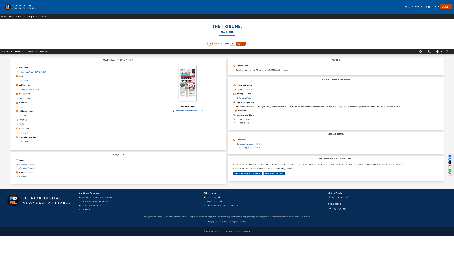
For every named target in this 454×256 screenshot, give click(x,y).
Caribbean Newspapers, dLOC (248, 144)
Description (7, 51)
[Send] (447, 51)
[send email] (451, 172)
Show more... (243, 110)
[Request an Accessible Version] (421, 51)
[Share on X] (451, 162)
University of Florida (244, 89)
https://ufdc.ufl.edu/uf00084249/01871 (33, 72)
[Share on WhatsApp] (451, 169)
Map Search (33, 16)
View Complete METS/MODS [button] (247, 173)
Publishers (21, 16)
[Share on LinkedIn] (451, 159)
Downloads (32, 51)
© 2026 (227, 231)
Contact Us (421, 6)
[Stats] (430, 51)
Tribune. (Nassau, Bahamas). (30, 89)
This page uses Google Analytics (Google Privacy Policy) (227, 222)
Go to (239, 44)
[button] (436, 6)
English (445, 7)
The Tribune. (24, 80)
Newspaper (24, 133)
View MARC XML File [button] (274, 173)
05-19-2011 (23, 115)
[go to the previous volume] (210, 44)
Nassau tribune (25, 98)
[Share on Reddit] (451, 166)
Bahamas (23, 177)
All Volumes (45, 51)
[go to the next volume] (232, 44)
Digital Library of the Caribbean (248, 147)
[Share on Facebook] (451, 156)
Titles (11, 16)
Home (3, 16)
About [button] (408, 6)
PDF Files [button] (19, 51)
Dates (44, 16)
